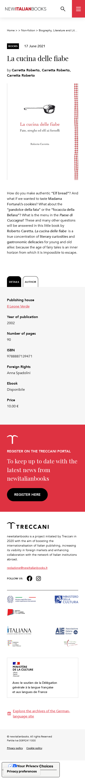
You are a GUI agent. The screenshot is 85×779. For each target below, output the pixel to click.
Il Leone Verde (18, 306)
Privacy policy (15, 748)
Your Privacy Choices (35, 766)
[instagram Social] (38, 577)
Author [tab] (30, 282)
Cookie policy (34, 748)
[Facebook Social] (29, 577)
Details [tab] (14, 282)
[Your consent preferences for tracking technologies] (21, 771)
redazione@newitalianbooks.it (27, 567)
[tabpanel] (42, 353)
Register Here (27, 494)
